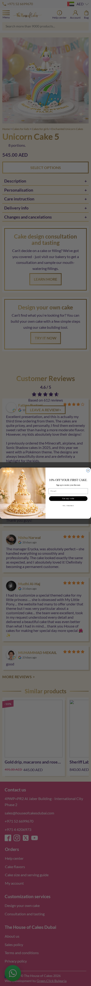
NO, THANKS (68, 505)
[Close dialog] (88, 470)
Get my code (68, 499)
